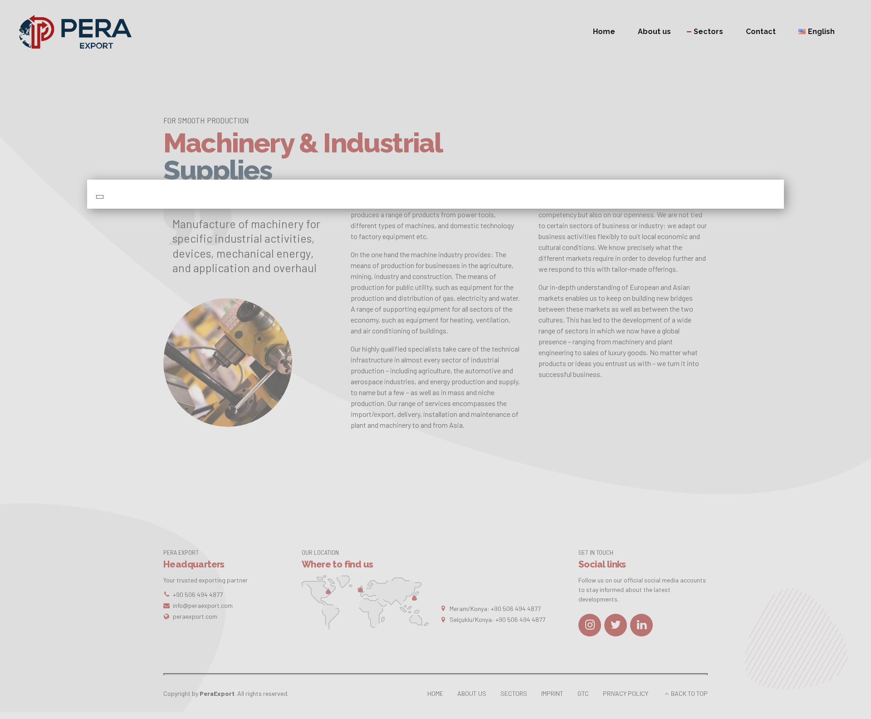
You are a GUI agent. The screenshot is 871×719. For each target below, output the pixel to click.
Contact (761, 31)
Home (604, 31)
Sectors (708, 31)
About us (654, 31)
